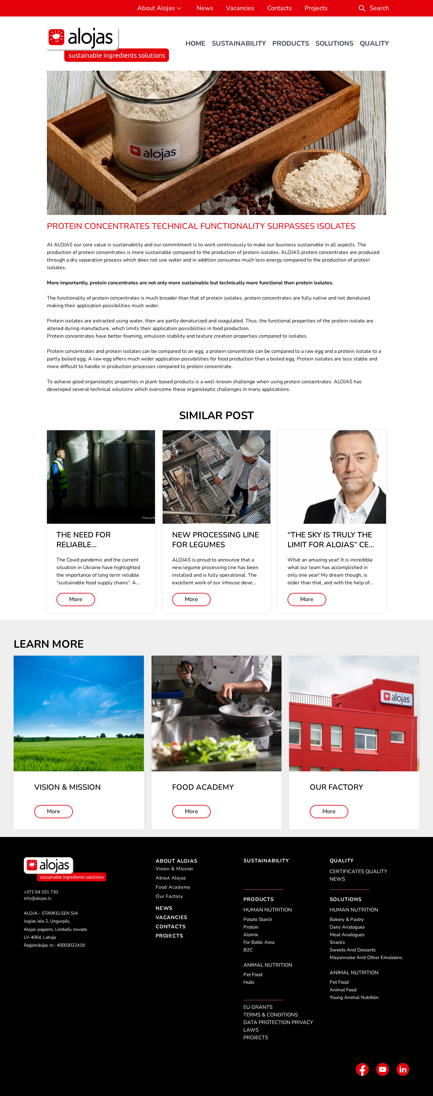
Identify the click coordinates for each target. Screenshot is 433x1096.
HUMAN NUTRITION (267, 909)
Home (195, 43)
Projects (316, 8)
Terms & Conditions (270, 1014)
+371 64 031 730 (41, 892)
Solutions (334, 43)
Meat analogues (347, 934)
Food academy (173, 887)
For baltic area (259, 942)
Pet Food (252, 974)
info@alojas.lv (37, 898)
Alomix (250, 934)
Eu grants (258, 1007)
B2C (248, 950)
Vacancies (240, 8)
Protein (251, 927)
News (205, 8)
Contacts (279, 8)
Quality (374, 43)
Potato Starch (257, 919)
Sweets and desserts (353, 950)
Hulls (248, 982)
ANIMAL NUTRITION (267, 965)
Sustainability (239, 43)
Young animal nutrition (354, 997)
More (75, 599)
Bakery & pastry (347, 919)
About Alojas (156, 8)
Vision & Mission (175, 869)
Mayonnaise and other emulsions (366, 957)
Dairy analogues (347, 927)
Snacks (337, 942)
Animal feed (343, 990)
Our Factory (169, 896)
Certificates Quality (358, 871)
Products (290, 43)
